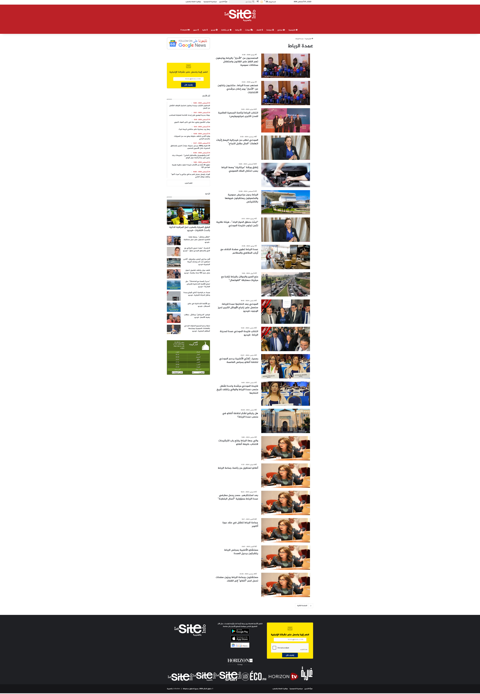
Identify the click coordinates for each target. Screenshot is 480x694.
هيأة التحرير (308, 688)
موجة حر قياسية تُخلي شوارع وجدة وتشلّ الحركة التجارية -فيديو (197, 294)
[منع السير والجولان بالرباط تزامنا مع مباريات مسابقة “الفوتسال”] (285, 284)
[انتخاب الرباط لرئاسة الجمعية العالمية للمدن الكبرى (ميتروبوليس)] (285, 120)
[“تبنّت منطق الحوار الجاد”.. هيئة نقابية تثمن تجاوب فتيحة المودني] (285, 229)
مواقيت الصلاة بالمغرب (280, 688)
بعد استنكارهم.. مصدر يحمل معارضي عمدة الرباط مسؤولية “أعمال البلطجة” (238, 497)
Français (184, 30)
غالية (204, 30)
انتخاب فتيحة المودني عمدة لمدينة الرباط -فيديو (239, 333)
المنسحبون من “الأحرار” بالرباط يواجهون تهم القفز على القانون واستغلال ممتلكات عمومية (237, 61)
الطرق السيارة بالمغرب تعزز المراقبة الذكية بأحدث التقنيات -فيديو (189, 228)
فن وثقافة (225, 30)
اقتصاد (259, 30)
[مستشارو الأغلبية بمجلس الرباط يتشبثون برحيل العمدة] (285, 557)
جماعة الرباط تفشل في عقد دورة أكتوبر (240, 524)
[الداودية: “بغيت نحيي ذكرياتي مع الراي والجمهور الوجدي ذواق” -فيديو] (174, 251)
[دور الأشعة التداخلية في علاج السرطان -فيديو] (174, 307)
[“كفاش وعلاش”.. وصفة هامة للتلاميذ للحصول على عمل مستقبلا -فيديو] (174, 240)
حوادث (248, 30)
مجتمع (280, 30)
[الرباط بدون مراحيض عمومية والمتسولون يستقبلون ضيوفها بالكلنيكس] (285, 202)
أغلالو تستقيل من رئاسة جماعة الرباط (238, 468)
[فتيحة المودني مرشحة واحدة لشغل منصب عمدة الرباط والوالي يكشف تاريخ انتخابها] (285, 393)
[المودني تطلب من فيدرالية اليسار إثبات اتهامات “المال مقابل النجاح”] (285, 148)
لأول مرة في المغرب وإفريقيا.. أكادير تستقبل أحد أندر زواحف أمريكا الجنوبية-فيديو (196, 262)
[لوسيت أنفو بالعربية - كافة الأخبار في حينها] (240, 15)
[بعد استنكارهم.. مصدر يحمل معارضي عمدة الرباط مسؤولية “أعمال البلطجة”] (285, 503)
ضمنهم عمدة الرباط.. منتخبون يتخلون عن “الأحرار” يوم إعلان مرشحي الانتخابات (238, 89)
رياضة (237, 30)
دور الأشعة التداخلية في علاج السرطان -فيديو (199, 305)
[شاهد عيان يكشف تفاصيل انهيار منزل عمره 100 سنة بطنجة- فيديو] (174, 273)
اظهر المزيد (188, 183)
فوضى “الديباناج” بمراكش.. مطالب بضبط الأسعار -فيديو (197, 316)
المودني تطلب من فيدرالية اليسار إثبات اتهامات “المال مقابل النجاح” (237, 142)
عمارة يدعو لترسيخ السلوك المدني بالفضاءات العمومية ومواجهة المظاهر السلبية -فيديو (197, 328)
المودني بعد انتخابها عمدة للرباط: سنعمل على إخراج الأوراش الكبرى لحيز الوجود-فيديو (238, 307)
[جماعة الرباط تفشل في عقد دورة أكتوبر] (285, 530)
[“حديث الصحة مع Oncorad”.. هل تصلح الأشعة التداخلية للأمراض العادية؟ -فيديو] (174, 285)
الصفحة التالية (302, 605)
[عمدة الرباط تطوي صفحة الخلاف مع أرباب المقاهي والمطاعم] (285, 257)
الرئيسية (292, 30)
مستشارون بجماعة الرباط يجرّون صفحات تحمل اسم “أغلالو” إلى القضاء (237, 579)
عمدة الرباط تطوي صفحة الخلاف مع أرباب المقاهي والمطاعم (239, 251)
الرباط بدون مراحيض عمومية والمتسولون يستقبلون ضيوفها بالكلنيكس (241, 198)
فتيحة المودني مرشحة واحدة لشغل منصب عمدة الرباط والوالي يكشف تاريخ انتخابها (237, 389)
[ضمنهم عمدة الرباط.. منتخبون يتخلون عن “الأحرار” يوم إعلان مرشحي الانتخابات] (285, 93)
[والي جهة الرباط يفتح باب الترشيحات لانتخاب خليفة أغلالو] (285, 448)
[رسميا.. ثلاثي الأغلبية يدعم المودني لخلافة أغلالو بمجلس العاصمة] (285, 366)
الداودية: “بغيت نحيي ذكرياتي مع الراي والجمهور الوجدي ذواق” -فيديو (196, 249)
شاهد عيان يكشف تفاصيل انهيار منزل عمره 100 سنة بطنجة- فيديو (197, 271)
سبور (195, 30)
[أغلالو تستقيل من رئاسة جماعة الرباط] (285, 475)
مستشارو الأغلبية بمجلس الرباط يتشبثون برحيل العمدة (241, 552)
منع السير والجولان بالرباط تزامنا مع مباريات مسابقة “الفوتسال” (239, 278)
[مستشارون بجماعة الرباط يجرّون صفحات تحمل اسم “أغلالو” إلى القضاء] (285, 585)
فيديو (213, 30)
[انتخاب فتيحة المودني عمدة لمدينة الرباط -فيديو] (285, 339)
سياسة (269, 30)
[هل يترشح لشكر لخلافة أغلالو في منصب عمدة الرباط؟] (285, 421)
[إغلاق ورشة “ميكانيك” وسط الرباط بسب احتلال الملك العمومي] (285, 175)
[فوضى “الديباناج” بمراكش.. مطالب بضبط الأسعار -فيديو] (174, 318)
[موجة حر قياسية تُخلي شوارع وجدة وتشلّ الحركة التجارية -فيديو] (174, 296)
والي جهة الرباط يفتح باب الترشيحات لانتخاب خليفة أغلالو (238, 442)
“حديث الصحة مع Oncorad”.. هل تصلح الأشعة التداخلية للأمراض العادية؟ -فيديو (197, 284)
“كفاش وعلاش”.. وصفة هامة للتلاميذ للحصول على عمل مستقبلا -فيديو (197, 240)
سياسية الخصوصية (296, 688)
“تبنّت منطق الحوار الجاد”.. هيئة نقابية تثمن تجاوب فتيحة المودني (237, 224)
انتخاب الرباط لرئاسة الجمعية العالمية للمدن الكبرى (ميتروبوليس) (238, 114)
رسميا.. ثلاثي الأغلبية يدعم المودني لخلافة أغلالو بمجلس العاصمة (238, 360)
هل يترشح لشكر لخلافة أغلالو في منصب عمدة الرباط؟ (240, 415)
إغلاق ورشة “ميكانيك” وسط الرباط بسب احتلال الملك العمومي (239, 169)
